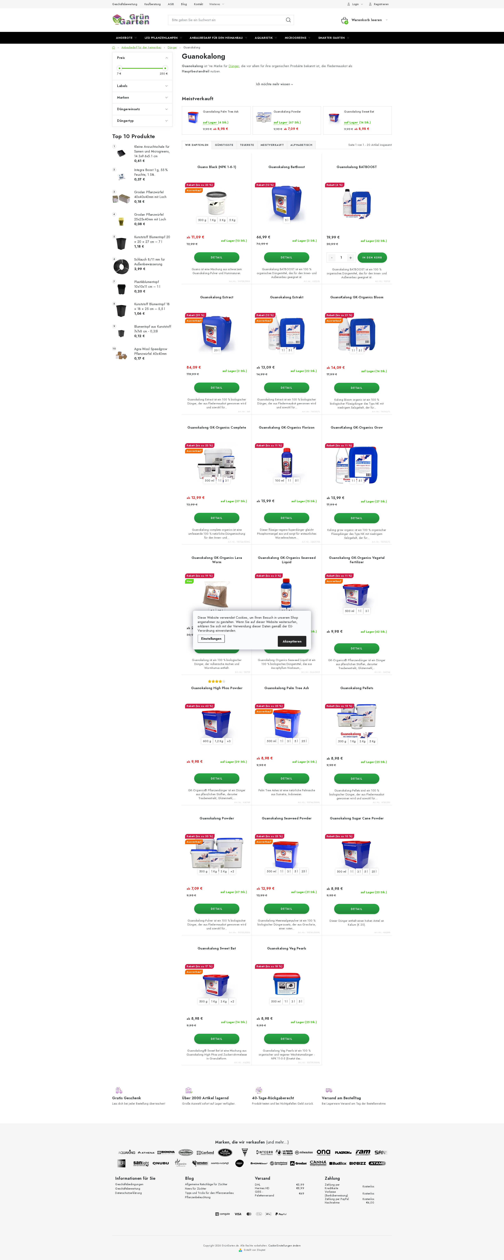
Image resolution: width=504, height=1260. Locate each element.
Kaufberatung (153, 4)
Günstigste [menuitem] (224, 145)
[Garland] (199, 1152)
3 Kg (222, 220)
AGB (171, 4)
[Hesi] (239, 1152)
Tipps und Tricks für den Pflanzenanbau (209, 1193)
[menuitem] (126, 38)
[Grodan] (304, 1163)
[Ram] (357, 1152)
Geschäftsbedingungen (129, 1184)
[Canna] (324, 1163)
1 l (283, 350)
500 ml (209, 481)
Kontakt (198, 4)
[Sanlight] (147, 1163)
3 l (227, 481)
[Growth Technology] (219, 1152)
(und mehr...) (277, 1142)
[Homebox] (265, 1163)
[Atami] (383, 1163)
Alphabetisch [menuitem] (301, 145)
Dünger (234, 66)
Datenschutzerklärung (128, 1193)
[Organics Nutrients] (186, 1163)
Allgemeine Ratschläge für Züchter (206, 1184)
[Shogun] (127, 1163)
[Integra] (258, 1152)
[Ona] (317, 1152)
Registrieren (381, 4)
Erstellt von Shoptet (254, 1250)
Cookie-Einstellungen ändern (285, 1245)
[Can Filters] (180, 1152)
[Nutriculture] (206, 1163)
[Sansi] (376, 1152)
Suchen (288, 20)
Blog (184, 4)
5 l (286, 220)
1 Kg (213, 220)
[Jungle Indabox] (245, 1163)
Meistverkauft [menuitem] (272, 145)
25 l (304, 741)
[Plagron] (337, 1152)
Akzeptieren (292, 641)
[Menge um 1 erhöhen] (350, 257)
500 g (202, 220)
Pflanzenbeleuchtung (198, 1197)
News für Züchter (195, 1188)
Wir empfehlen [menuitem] (196, 145)
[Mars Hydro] (226, 1163)
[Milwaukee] (298, 1152)
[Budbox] (344, 1163)
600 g (207, 741)
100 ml (279, 481)
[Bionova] (160, 1152)
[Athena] (140, 1152)
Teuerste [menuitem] (247, 145)
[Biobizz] (363, 1163)
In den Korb (372, 257)
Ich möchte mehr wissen (273, 84)
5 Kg (232, 220)
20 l (216, 350)
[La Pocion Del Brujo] (278, 1152)
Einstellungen (211, 638)
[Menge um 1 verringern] (331, 257)
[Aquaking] (121, 1152)
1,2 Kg (219, 741)
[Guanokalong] (285, 1163)
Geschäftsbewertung (124, 4)
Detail (217, 257)
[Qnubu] (167, 1163)
